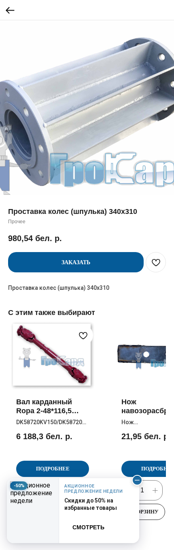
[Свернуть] (137, 480)
